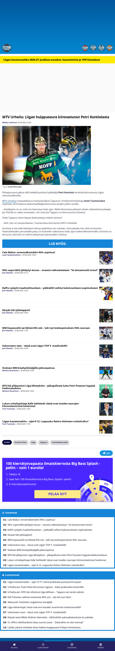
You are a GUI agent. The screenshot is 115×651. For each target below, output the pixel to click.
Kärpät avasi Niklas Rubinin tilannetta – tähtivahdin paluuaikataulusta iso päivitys (50, 617)
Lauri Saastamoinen (11, 255)
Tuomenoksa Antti (60, 442)
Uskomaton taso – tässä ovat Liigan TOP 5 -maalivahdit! (34, 345)
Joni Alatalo (7, 272)
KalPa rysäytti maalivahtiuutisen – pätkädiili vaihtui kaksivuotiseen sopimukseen (50, 288)
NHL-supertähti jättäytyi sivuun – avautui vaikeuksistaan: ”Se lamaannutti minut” (50, 270)
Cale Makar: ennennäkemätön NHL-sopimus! (28, 252)
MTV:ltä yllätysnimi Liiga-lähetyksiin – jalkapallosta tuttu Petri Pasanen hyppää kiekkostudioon (48, 387)
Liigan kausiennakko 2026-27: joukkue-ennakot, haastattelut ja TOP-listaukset (51, 59)
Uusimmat (11, 512)
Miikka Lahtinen (9, 122)
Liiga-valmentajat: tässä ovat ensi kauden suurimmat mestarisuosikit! (44, 607)
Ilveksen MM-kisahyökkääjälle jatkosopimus (28, 367)
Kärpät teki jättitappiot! (16, 310)
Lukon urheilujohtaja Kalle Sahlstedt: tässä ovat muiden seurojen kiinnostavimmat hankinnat (40, 405)
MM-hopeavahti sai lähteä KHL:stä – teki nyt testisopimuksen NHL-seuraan (46, 327)
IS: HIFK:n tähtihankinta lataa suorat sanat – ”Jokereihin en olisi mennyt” (46, 622)
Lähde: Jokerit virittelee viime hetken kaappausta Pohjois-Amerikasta (44, 627)
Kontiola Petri (21, 442)
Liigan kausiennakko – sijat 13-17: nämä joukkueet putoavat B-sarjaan (44, 582)
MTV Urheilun (9, 200)
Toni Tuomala (8, 408)
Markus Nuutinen (10, 370)
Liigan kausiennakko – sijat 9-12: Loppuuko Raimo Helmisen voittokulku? (45, 421)
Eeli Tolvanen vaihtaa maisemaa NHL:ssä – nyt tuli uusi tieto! (39, 597)
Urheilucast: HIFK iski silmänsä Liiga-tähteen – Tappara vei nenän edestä (46, 592)
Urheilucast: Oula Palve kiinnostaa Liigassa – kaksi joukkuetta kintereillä (46, 587)
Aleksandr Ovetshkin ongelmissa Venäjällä (30, 602)
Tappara (43, 442)
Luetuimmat (12, 575)
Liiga (33, 442)
